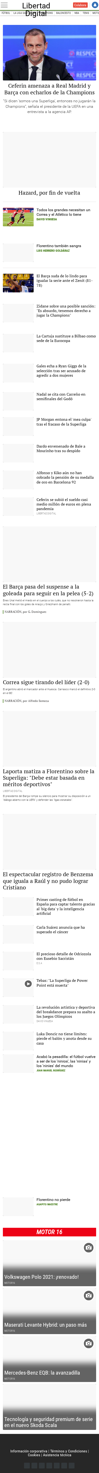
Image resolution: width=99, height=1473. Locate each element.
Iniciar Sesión (95, 5)
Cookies (34, 1455)
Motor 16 (49, 1231)
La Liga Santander (24, 13)
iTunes (71, 1465)
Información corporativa (28, 1451)
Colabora (80, 5)
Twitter (34, 1465)
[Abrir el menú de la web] (5, 5)
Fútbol (6, 13)
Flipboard (57, 1465)
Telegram (64, 1465)
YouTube (49, 1465)
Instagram (42, 1465)
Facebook (27, 1465)
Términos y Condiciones (68, 1451)
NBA (76, 13)
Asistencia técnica (57, 1455)
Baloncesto (63, 13)
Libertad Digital (36, 5)
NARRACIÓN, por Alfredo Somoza (27, 701)
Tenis (86, 13)
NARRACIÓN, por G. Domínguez (25, 612)
